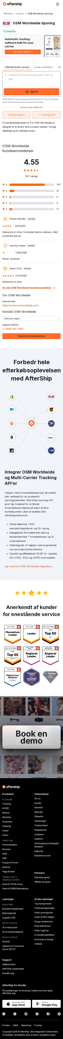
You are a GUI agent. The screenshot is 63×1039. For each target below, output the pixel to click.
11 (58, 209)
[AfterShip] (13, 4)
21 (58, 190)
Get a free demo (21, 51)
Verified (31, 219)
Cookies (38, 1025)
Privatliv (6, 1025)
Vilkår (15, 1025)
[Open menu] (57, 4)
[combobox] (31, 318)
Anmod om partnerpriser (31, 336)
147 (59, 184)
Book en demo (31, 737)
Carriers (20, 13)
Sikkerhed (26, 1025)
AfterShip (8, 13)
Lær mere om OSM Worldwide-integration (29, 566)
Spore (34, 91)
